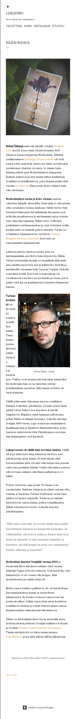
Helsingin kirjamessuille (39, 159)
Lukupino (15, 13)
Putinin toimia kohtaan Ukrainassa (40, 627)
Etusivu (58, 26)
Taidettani (14, 26)
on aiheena (22, 185)
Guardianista (13, 636)
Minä (28, 26)
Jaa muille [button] (11, 674)
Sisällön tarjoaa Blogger (40, 707)
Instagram (42, 26)
